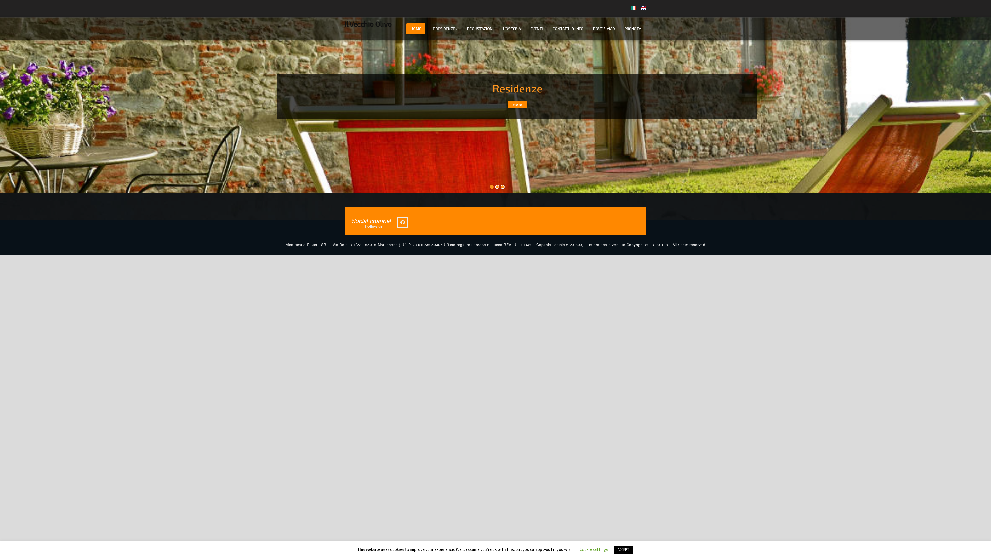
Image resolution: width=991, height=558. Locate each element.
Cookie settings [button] (594, 549)
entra (517, 105)
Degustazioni (480, 28)
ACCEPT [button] (623, 549)
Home (416, 28)
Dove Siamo (604, 28)
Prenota (633, 28)
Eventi (536, 28)
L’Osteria (512, 28)
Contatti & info (568, 28)
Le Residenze (443, 28)
